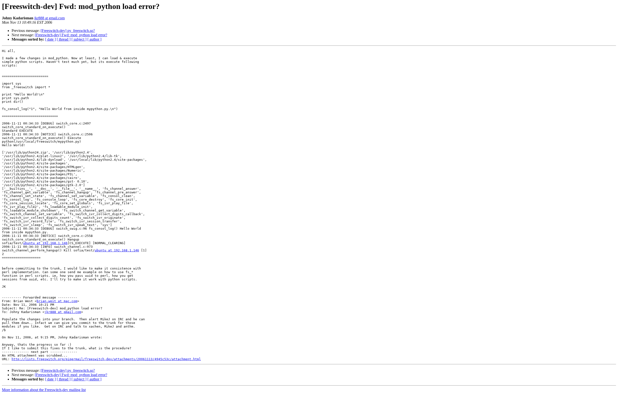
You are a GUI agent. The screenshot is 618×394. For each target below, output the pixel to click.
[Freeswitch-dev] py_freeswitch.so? (68, 31)
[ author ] (94, 39)
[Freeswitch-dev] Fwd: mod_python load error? (71, 35)
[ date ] (50, 39)
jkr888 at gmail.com (49, 18)
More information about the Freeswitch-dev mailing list (44, 390)
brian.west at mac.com (57, 301)
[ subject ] (78, 39)
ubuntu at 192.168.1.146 (45, 243)
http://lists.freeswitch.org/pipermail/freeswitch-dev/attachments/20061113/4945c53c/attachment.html (106, 359)
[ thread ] (63, 39)
